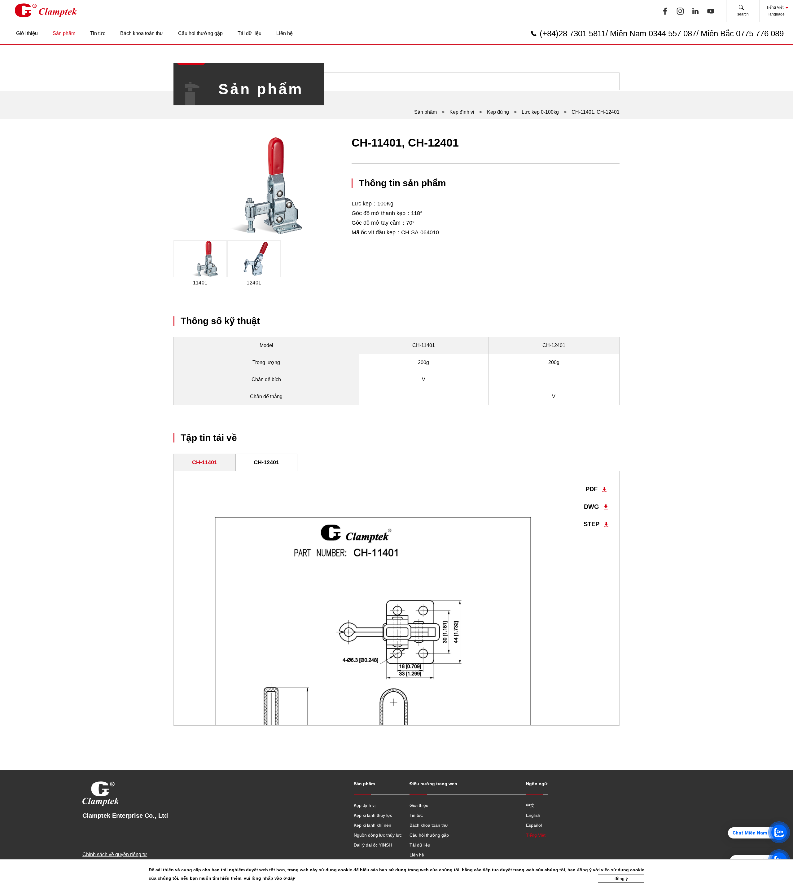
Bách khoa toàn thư (141, 33)
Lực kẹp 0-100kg (540, 112)
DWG (591, 507)
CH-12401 (266, 462)
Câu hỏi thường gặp (200, 33)
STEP (591, 524)
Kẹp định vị (461, 112)
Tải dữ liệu (249, 33)
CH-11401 (204, 462)
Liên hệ (284, 33)
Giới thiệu (27, 33)
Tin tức (97, 33)
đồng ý (621, 878)
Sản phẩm (64, 33)
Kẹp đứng (498, 112)
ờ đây (289, 878)
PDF (591, 489)
